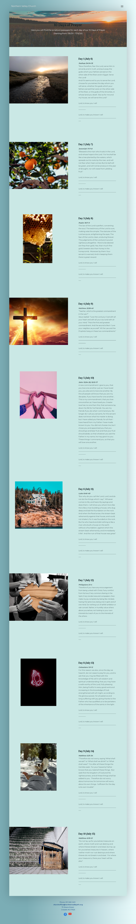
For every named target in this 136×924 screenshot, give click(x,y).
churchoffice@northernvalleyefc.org (68, 905)
